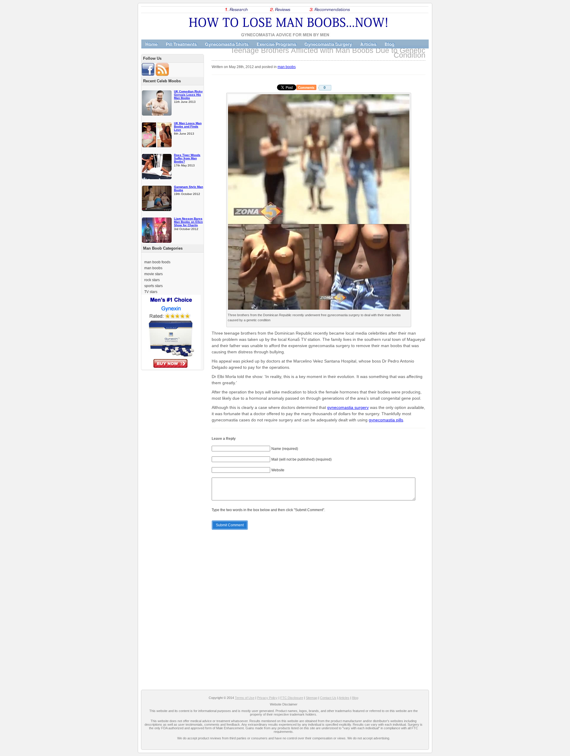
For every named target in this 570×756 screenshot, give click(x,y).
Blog (390, 44)
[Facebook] (148, 75)
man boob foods (157, 262)
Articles (368, 44)
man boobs (287, 67)
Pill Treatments (181, 44)
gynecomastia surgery (348, 407)
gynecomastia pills (386, 420)
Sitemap (311, 698)
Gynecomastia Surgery (328, 44)
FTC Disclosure (291, 698)
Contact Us (328, 698)
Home (151, 44)
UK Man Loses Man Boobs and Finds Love (188, 126)
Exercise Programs (276, 44)
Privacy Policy (267, 698)
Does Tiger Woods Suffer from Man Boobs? (187, 158)
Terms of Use (244, 698)
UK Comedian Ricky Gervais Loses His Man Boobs (188, 95)
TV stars (150, 292)
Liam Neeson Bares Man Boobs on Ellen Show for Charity (188, 222)
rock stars (152, 280)
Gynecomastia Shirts (226, 44)
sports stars (153, 286)
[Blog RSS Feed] (162, 75)
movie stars (153, 274)
